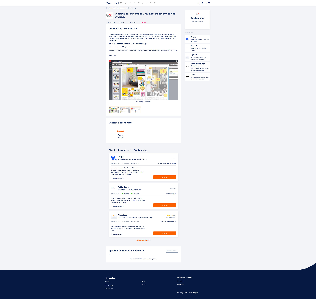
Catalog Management (122, 8)
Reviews (144, 22)
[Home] (106, 8)
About (143, 281)
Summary (112, 22)
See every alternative (143, 240)
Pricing (122, 22)
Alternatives (133, 22)
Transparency (109, 285)
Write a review (172, 251)
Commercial (112, 8)
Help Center (180, 284)
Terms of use (109, 288)
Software (143, 284)
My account (180, 281)
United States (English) (191, 293)
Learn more (165, 177)
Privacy (107, 282)
